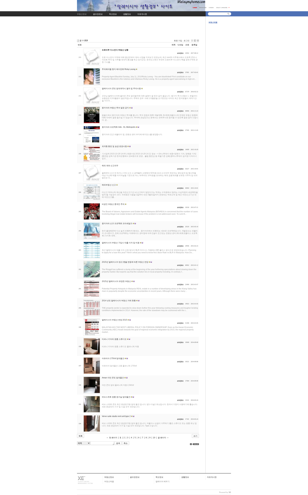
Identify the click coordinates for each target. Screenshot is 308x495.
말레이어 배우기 (163, 481)
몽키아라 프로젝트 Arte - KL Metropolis (118, 127)
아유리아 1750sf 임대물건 (113, 358)
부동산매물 (213, 22)
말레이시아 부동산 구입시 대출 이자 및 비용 (120, 243)
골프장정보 (135, 477)
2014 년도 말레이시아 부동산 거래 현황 (119, 300)
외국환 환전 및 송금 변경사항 (114, 146)
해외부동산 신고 (109, 185)
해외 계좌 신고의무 (110, 166)
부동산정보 (109, 477)
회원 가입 (178, 41)
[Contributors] (191, 444)
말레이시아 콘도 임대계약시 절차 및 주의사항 (121, 88)
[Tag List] (195, 444)
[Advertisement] (138, 30)
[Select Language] (223, 7)
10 (154, 438)
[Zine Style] (195, 41)
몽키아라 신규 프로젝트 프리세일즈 (117, 223)
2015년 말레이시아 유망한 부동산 (116, 281)
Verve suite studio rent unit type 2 (116, 416)
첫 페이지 (113, 438)
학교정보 (159, 477)
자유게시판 (212, 477)
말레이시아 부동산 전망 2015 (114, 320)
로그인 (186, 41)
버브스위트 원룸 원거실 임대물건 (116, 397)
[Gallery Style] (198, 41)
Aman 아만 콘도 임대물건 (113, 378)
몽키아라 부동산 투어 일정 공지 (115, 108)
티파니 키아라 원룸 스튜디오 (114, 339)
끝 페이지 (162, 438)
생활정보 (185, 477)
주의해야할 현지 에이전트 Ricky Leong (118, 69)
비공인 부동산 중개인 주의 (113, 204)
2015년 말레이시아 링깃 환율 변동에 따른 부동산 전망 (125, 262)
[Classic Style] (192, 41)
